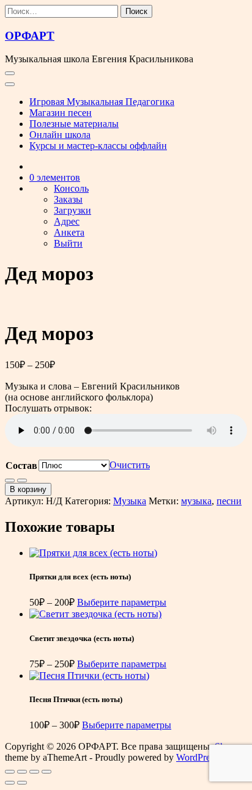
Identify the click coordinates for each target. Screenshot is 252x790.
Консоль (71, 188)
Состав (21, 465)
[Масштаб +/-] (10, 772)
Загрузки (72, 210)
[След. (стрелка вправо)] (22, 783)
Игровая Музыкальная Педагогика (101, 101)
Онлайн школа (60, 134)
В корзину (28, 489)
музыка (196, 501)
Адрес (67, 221)
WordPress (197, 757)
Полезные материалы (74, 123)
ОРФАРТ (29, 35)
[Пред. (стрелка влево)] (10, 783)
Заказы (68, 199)
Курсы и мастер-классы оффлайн (98, 145)
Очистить (129, 465)
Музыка (129, 501)
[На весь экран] (22, 772)
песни (229, 501)
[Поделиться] (34, 772)
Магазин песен (60, 112)
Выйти (68, 243)
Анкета (69, 232)
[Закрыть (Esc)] (46, 772)
